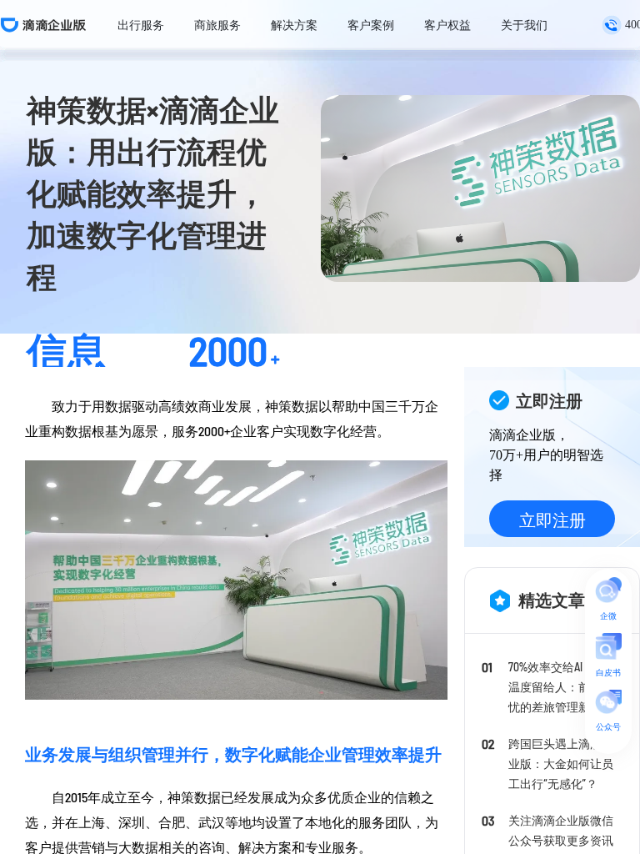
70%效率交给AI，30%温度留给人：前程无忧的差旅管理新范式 (560, 687)
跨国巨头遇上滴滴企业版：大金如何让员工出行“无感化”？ (560, 763)
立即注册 (552, 520)
